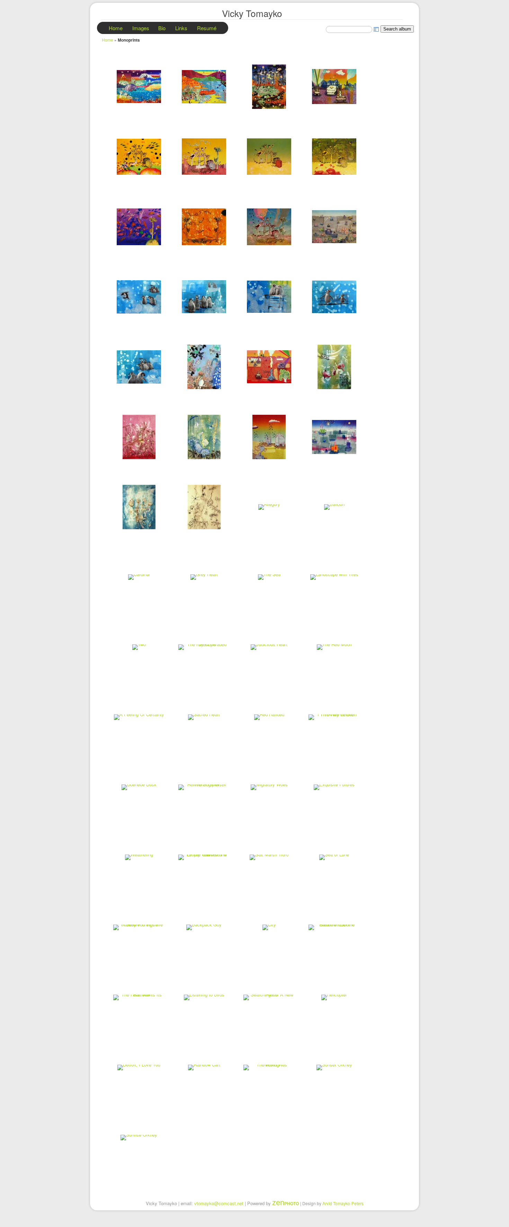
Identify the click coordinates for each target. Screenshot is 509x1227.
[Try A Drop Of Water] (334, 367)
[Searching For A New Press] (269, 997)
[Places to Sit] (204, 86)
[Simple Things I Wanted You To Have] (138, 927)
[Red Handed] (269, 717)
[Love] (138, 367)
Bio (162, 28)
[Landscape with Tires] (334, 577)
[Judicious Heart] (269, 647)
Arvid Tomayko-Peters (343, 1203)
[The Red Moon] (334, 647)
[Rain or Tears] (269, 437)
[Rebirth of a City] (334, 437)
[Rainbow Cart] (204, 1067)
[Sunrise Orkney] (138, 1137)
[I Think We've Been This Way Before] (334, 717)
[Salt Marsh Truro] (269, 857)
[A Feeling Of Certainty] (138, 717)
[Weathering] (138, 857)
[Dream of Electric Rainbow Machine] (334, 927)
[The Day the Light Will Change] (269, 366)
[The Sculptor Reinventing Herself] (204, 787)
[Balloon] (334, 507)
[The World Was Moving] (269, 1067)
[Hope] (138, 297)
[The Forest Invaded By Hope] (204, 647)
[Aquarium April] (204, 156)
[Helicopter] (334, 997)
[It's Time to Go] (138, 86)
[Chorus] (269, 297)
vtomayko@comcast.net (218, 1203)
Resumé (206, 28)
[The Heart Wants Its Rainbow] (138, 997)
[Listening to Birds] (204, 997)
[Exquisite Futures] (334, 787)
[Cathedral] (204, 296)
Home (116, 28)
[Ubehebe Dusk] (138, 787)
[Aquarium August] (204, 226)
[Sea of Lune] (334, 857)
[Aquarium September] (269, 226)
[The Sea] (269, 577)
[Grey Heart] (204, 577)
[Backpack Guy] (204, 927)
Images (140, 28)
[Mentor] (334, 297)
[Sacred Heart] (204, 717)
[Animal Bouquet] (138, 507)
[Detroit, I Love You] (138, 1067)
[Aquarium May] (269, 156)
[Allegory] (269, 507)
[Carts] (334, 226)
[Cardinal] (138, 577)
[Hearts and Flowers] (204, 507)
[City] (269, 927)
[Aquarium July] (138, 226)
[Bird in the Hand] (204, 437)
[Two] (138, 647)
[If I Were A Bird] (334, 86)
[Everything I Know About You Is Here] (138, 437)
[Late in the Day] (269, 87)
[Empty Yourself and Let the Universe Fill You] (204, 857)
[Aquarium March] (138, 157)
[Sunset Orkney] (334, 1067)
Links (181, 28)
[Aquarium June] (334, 156)
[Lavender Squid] (204, 367)
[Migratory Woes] (269, 787)
